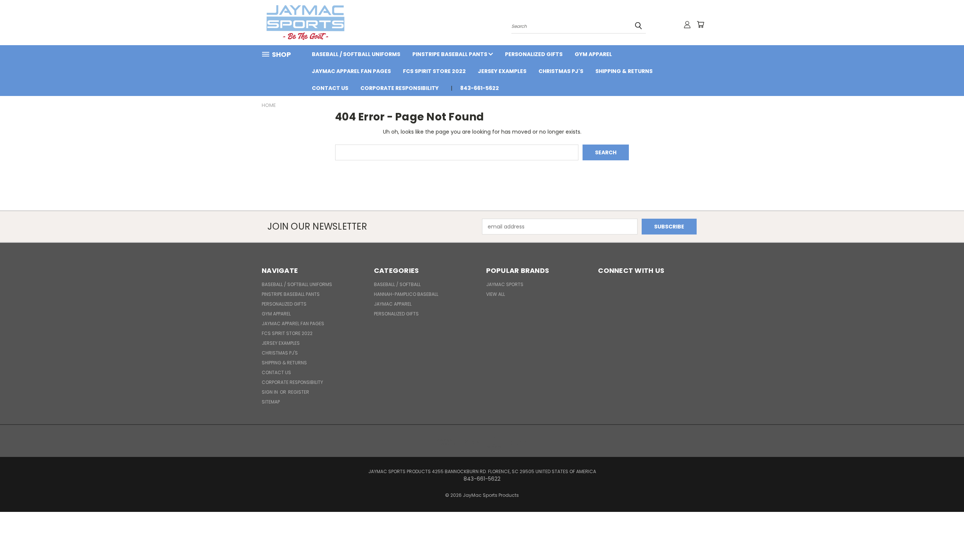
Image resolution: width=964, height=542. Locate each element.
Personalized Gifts (534, 54)
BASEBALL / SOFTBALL (397, 284)
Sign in (270, 392)
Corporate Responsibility (399, 88)
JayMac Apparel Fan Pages (351, 71)
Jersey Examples (502, 71)
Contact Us (330, 88)
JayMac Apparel (393, 304)
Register (298, 392)
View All (495, 294)
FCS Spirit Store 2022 (434, 71)
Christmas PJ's (560, 71)
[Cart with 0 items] (700, 24)
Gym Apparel (593, 54)
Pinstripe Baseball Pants (450, 54)
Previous (944, 518)
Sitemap (271, 402)
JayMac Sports (504, 284)
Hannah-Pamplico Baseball (406, 294)
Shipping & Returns (624, 71)
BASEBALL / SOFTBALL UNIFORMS (356, 54)
